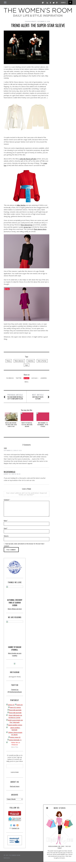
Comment (7, 500)
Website (6, 536)
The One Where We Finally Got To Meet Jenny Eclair (15, 396)
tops (26, 365)
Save (27, 378)
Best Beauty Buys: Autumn (38, 396)
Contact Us (15, 828)
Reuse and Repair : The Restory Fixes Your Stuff (11, 424)
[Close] (47, 808)
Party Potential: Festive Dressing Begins (27, 424)
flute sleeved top (26, 225)
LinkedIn (44, 378)
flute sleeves (19, 361)
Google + (34, 378)
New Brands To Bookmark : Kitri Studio (43, 424)
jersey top (27, 227)
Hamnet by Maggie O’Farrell (14, 648)
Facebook (10, 378)
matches (31, 361)
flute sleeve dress (40, 229)
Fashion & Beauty (30, 21)
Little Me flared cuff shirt (27, 159)
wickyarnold (9, 471)
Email (26, 382)
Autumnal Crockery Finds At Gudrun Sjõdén (14, 603)
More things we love (15, 609)
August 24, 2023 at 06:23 (12, 474)
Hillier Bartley (21, 205)
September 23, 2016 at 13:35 (13, 450)
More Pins (14, 747)
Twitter (18, 378)
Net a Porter (42, 361)
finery (9, 361)
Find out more (14, 786)
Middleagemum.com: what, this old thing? (59, 847)
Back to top (6, 857)
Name (6, 520)
